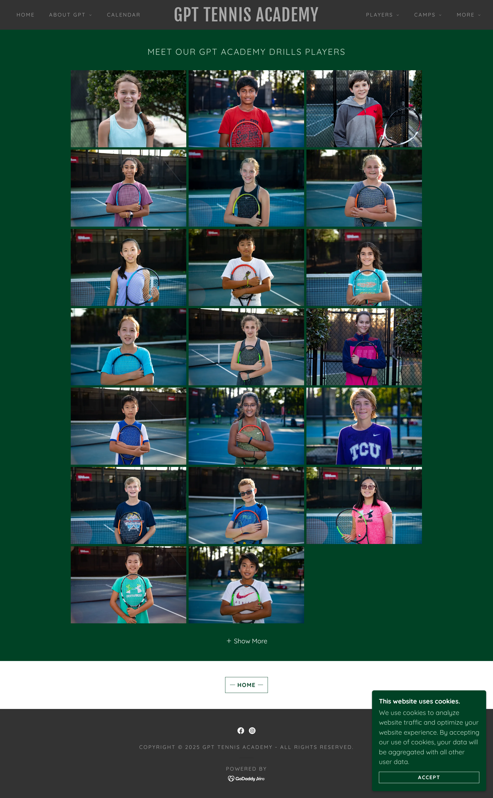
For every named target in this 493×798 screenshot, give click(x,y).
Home (246, 684)
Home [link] (26, 14)
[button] (68, 14)
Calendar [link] (124, 14)
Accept (429, 777)
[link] (246, 19)
